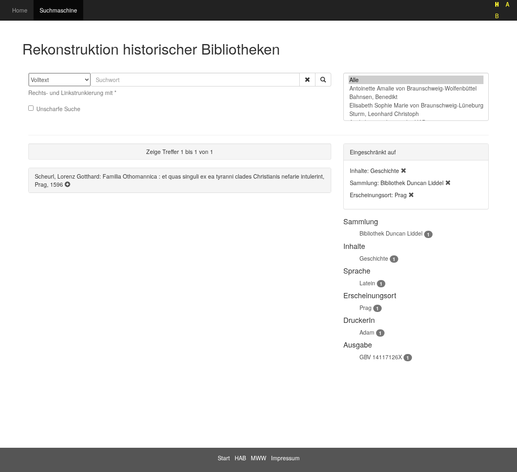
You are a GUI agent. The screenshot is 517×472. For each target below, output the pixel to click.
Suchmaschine (58, 10)
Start (224, 458)
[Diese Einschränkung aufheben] (403, 170)
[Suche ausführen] (323, 79)
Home (19, 10)
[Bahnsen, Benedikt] (416, 97)
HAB (240, 458)
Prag (365, 307)
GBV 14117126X (380, 357)
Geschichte (373, 258)
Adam (366, 332)
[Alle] (416, 80)
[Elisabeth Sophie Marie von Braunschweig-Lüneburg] (416, 105)
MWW (258, 458)
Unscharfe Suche (58, 109)
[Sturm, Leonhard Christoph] (416, 114)
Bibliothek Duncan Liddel (390, 233)
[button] (307, 79)
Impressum (285, 458)
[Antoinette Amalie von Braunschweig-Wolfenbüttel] (416, 88)
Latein (367, 283)
